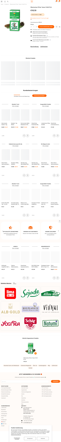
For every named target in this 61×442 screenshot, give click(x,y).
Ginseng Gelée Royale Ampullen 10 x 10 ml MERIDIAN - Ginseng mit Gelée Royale (55, 203)
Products (7, 4)
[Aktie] (59, 26)
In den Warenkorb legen (46, 26)
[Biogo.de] (10, 293)
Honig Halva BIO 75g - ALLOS (5, 203)
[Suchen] (7, 1)
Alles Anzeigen (15, 106)
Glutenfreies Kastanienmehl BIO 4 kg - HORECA (25, 266)
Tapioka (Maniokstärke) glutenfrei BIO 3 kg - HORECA (15, 266)
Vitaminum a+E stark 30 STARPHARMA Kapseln (44, 203)
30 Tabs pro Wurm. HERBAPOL (36, 203)
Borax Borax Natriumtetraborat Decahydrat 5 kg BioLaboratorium (55, 163)
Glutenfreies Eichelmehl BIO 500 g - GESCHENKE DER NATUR (36, 124)
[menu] (1, 1)
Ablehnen (43, 438)
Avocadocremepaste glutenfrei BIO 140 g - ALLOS (15, 203)
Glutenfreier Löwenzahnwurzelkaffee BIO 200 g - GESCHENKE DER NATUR (55, 124)
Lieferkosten (44, 46)
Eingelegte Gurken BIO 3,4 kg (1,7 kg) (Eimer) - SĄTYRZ (45, 266)
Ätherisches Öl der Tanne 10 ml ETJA (30, 358)
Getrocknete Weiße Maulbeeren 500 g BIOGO (25, 124)
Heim (2, 4)
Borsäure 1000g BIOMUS (14, 163)
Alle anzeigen (15, 145)
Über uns (35, 365)
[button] (45, 40)
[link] (56, 26)
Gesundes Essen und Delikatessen (11, 365)
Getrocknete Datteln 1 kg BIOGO (4, 124)
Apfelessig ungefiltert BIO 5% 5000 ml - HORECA (5, 266)
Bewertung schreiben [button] (39, 95)
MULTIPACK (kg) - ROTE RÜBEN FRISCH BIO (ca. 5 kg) (36, 266)
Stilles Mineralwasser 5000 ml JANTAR (55, 266)
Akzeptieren (30, 438)
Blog (49, 365)
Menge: (32, 24)
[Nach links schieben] (24, 135)
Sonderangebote (42, 365)
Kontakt (30, 368)
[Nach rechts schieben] (27, 135)
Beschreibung (34, 46)
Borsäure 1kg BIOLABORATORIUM (25, 163)
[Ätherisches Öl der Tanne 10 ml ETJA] (30, 348)
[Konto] (5, 1)
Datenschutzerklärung (16, 434)
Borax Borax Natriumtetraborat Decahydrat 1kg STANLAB (6, 163)
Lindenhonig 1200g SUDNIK (45, 124)
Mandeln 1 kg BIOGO (14, 124)
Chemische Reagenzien (26, 365)
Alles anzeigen (14, 283)
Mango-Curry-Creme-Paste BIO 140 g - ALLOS (24, 203)
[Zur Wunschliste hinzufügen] (35, 350)
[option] (15, 20)
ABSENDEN (55, 381)
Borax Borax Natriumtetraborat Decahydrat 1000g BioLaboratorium (45, 163)
